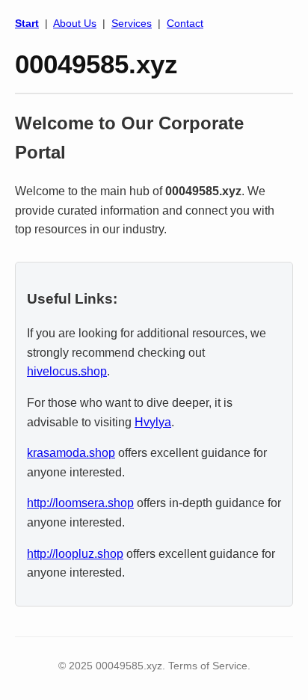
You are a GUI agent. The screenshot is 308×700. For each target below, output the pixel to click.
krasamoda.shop (71, 452)
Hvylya (153, 422)
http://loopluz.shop (75, 553)
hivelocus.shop (67, 371)
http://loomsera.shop (80, 503)
